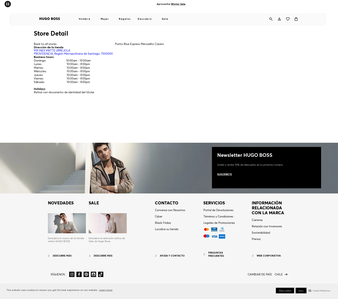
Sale (165, 18)
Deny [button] (301, 290)
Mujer (105, 18)
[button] (319, 290)
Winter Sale (178, 4)
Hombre (84, 18)
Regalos (125, 18)
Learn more (105, 290)
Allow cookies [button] (285, 290)
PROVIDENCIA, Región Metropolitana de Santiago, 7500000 (73, 52)
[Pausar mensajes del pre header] (7, 4)
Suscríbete (224, 174)
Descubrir (145, 18)
